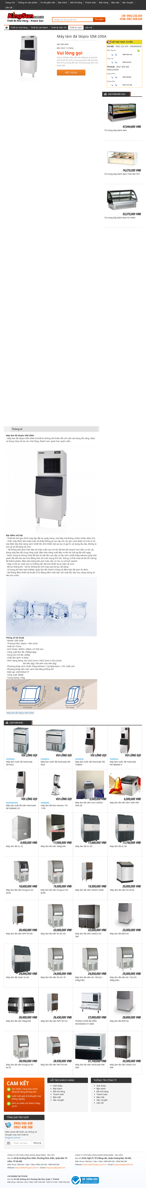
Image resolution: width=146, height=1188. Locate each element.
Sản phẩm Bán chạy (116, 94)
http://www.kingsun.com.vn (27, 1167)
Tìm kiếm (99, 19)
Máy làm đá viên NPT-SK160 (54, 1064)
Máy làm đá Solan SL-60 (17, 977)
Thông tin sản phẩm (27, 2)
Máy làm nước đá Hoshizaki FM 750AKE (90, 763)
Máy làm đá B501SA (119, 1021)
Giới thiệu (57, 1085)
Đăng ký (37, 1142)
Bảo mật (115, 2)
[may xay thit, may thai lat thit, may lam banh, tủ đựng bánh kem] (26, 16)
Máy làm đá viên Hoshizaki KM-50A (90, 1066)
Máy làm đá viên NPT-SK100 (19, 933)
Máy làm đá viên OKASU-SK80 (89, 890)
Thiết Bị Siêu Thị (59, 27)
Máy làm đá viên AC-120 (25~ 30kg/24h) (123, 978)
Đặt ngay (71, 72)
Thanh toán (90, 2)
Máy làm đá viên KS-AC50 (122, 890)
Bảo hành (62, 2)
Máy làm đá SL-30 (118, 846)
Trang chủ (10, 2)
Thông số (17, 429)
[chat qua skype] (138, 50)
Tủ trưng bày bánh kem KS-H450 (119, 217)
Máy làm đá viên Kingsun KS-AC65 (20, 891)
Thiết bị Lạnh (76, 27)
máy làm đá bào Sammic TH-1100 (54, 807)
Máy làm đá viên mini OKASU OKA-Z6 (89, 804)
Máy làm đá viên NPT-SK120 (54, 1021)
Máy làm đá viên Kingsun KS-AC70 (20, 1066)
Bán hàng (103, 2)
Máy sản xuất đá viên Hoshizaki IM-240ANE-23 (21, 807)
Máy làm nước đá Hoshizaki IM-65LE (19, 763)
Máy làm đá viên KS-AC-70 (53, 977)
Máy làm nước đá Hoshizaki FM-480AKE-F (123, 763)
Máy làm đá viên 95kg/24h (18, 1021)
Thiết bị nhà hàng (19, 27)
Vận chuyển (127, 2)
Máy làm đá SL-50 (83, 846)
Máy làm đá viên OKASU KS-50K (123, 1066)
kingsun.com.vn (12, 1137)
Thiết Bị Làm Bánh (39, 27)
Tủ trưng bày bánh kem (115, 130)
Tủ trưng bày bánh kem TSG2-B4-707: (122, 174)
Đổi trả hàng (76, 2)
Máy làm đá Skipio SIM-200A (20, 712)
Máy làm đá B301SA (119, 933)
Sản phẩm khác (16, 723)
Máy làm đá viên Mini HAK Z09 (124, 802)
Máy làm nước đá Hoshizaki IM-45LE (56, 763)
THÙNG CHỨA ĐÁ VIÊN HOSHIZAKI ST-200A (86, 1022)
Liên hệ (8, 7)
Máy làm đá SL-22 (14, 846)
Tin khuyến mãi (47, 2)
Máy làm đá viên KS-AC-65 (53, 933)
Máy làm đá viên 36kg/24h (53, 846)
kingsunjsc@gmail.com (55, 1167)
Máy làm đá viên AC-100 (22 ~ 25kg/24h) (89, 978)
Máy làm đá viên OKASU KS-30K (88, 935)
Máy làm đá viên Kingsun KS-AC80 (55, 891)
